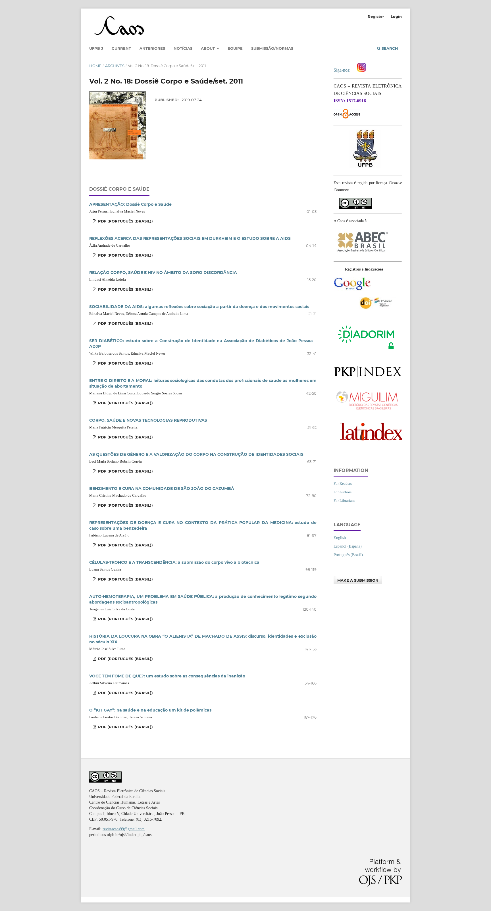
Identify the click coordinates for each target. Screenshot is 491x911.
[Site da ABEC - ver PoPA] (362, 253)
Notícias (183, 48)
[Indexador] (352, 289)
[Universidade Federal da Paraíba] (364, 167)
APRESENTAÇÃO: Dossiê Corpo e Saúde (130, 204)
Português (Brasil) (348, 555)
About (208, 48)
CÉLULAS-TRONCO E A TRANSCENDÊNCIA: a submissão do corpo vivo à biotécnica (174, 562)
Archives (114, 65)
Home (95, 65)
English (340, 538)
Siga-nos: (343, 70)
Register (376, 16)
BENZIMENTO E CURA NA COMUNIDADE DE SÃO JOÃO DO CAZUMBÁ (161, 488)
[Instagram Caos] (361, 70)
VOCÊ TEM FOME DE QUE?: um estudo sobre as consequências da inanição (167, 676)
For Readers (343, 483)
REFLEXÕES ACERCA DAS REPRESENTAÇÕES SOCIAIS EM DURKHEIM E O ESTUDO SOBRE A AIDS (190, 238)
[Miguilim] (368, 411)
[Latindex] (368, 443)
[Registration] (377, 308)
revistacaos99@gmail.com (124, 829)
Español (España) (348, 546)
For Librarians (344, 500)
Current (121, 48)
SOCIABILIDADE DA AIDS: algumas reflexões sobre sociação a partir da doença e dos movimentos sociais (199, 306)
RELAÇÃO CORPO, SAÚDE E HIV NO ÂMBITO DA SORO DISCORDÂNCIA (163, 272)
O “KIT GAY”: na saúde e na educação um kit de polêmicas (150, 710)
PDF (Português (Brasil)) (125, 221)
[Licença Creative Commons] (355, 201)
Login (396, 16)
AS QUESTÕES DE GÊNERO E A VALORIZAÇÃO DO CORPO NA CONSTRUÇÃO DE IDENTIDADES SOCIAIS (196, 454)
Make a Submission (357, 580)
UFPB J (96, 48)
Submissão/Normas (272, 48)
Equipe (235, 48)
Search (389, 48)
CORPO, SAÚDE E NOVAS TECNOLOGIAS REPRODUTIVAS (148, 420)
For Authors (342, 492)
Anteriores (152, 48)
